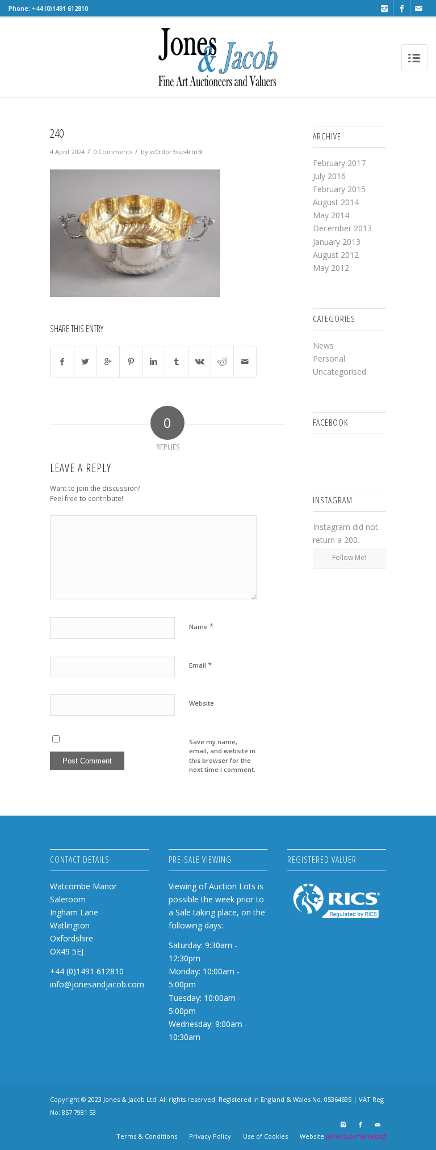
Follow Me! (349, 557)
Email (200, 665)
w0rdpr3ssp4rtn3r (177, 151)
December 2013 (342, 228)
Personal (329, 358)
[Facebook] (401, 8)
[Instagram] (384, 8)
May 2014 (331, 215)
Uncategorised (339, 371)
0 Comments (112, 151)
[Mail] (418, 8)
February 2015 (339, 189)
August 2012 (336, 254)
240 (57, 133)
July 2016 (329, 176)
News (323, 345)
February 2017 (339, 163)
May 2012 (331, 267)
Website (201, 703)
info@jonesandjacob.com (97, 984)
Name (201, 626)
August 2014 (336, 202)
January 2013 (336, 241)
